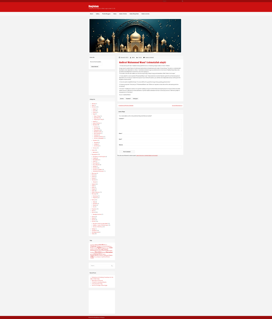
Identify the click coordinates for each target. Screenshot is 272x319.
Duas (94, 110)
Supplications (94, 255)
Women (108, 256)
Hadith (99, 248)
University (96, 145)
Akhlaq (96, 244)
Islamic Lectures (145, 13)
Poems (103, 250)
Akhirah (94, 103)
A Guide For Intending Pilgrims (99, 282)
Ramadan (95, 124)
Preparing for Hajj (98, 119)
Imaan (93, 187)
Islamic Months (96, 123)
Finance (95, 112)
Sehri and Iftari (97, 133)
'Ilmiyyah (96, 142)
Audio (93, 150)
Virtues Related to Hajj (98, 256)
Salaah (93, 218)
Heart (105, 247)
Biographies (95, 154)
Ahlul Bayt (92, 244)
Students (95, 140)
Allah (94, 202)
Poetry (93, 199)
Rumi (91, 254)
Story (100, 254)
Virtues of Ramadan (98, 138)
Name (120, 133)
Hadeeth (94, 184)
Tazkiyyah (135, 98)
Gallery (97, 13)
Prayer (107, 250)
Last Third (96, 128)
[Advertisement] (102, 83)
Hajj (94, 114)
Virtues (94, 148)
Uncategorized (95, 232)
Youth (92, 258)
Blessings (94, 173)
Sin (92, 254)
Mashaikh (105, 249)
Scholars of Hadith (97, 169)
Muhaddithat (96, 159)
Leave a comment (149, 57)
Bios (103, 244)
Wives (104, 256)
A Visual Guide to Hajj (97, 283)
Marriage (94, 193)
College (96, 144)
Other (94, 161)
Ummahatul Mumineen (98, 171)
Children (99, 246)
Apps (93, 105)
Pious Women (96, 164)
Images (93, 189)
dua (110, 246)
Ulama (114, 13)
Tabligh (93, 229)
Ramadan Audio (97, 131)
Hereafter (95, 203)
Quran (93, 216)
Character (93, 246)
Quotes (122, 98)
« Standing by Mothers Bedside (125, 105)
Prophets (94, 209)
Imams (108, 247)
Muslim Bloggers (106, 13)
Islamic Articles (123, 13)
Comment (121, 118)
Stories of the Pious (98, 226)
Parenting (95, 196)
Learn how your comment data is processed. (147, 155)
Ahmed (94, 182)
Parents (94, 205)
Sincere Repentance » (177, 105)
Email (120, 139)
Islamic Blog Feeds (134, 13)
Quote (140, 57)
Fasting (96, 127)
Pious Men (95, 163)
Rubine (102, 317)
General (93, 179)
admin (133, 57)
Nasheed (95, 152)
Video (93, 233)
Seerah (93, 219)
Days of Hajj (97, 116)
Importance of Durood (97, 280)
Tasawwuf (128, 98)
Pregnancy (95, 197)
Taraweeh (96, 135)
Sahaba (94, 166)
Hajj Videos (96, 117)
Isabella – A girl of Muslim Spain (100, 225)
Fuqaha (94, 158)
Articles (94, 107)
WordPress (96, 317)
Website (121, 144)
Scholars (95, 168)
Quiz (93, 210)
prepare (110, 250)
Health (94, 121)
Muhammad (93, 250)
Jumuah (91, 249)
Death (94, 109)
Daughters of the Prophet (99, 156)
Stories (93, 221)
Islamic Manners (96, 192)
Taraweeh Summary (98, 136)
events (93, 176)
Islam (93, 190)
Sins (94, 206)
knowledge (95, 249)
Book (106, 244)
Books (93, 175)
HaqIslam (94, 6)
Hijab (93, 185)
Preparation (97, 130)
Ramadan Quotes (97, 214)
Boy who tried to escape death (100, 223)
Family (93, 178)
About (91, 13)
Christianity (104, 246)
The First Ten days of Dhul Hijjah (99, 285)
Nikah (97, 250)
